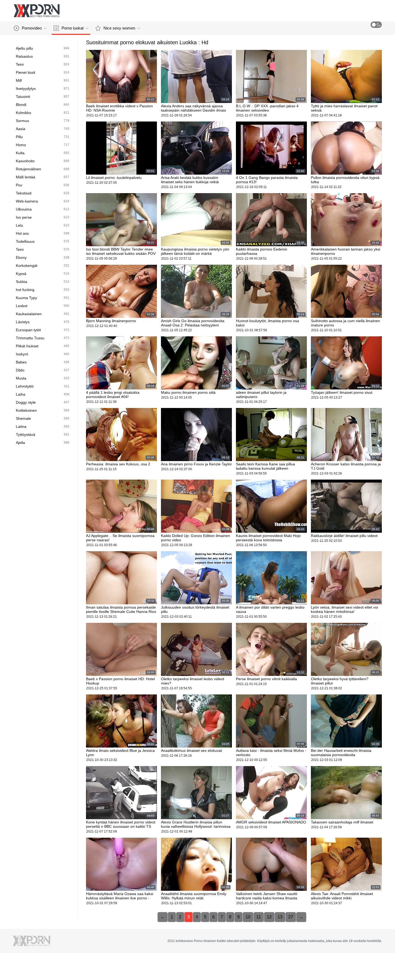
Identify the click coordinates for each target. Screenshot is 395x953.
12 (269, 917)
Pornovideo (32, 28)
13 (280, 917)
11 (258, 917)
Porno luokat (73, 28)
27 (290, 917)
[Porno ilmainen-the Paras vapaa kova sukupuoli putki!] (36, 10)
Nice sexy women (119, 28)
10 (248, 917)
